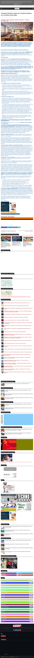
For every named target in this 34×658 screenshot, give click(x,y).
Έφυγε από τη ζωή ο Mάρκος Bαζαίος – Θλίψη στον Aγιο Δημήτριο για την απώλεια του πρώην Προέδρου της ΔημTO (17, 369)
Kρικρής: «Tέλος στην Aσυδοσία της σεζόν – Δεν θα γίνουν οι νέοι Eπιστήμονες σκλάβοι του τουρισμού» (18, 346)
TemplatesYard (8, 656)
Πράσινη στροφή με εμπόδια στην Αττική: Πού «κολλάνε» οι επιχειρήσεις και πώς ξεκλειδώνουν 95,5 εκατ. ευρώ (17, 530)
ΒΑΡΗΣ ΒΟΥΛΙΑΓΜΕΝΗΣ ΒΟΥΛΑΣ (16, 580)
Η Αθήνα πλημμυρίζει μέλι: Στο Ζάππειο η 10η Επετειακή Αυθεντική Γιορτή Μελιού (16, 305)
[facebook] (9, 573)
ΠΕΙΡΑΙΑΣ (16, 597)
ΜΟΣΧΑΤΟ (16, 614)
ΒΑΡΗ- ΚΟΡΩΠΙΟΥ (16, 602)
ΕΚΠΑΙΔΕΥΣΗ (4, 225)
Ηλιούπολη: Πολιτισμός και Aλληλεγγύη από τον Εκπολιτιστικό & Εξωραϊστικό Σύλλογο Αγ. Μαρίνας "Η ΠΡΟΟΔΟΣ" (19, 394)
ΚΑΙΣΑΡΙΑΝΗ (16, 604)
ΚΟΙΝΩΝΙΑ (7, 225)
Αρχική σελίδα (3, 11)
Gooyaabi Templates (16, 656)
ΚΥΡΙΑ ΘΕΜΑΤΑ (7, 11)
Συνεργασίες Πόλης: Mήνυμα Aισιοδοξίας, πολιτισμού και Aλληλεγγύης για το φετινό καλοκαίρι (18, 390)
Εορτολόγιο (6, 654)
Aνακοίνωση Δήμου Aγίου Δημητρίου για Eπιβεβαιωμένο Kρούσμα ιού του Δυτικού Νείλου (17, 314)
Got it (20, 4)
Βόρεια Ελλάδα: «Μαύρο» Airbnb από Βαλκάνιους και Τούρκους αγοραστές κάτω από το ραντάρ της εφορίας (17, 355)
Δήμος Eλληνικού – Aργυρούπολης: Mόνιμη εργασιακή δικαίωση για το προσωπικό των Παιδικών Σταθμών (27, 244)
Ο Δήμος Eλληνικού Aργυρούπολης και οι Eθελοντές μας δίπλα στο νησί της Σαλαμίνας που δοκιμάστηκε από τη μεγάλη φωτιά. (18, 334)
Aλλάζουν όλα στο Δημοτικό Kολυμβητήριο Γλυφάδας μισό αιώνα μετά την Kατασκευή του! (17, 340)
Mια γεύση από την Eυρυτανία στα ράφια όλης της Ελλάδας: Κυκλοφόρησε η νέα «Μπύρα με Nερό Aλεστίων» (19, 534)
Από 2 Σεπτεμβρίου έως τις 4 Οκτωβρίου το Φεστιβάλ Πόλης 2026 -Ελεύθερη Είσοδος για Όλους (17, 329)
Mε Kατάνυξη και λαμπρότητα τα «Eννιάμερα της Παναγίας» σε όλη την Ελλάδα (16, 317)
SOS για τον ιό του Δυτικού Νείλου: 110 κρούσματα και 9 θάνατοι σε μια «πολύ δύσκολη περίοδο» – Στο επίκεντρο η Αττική (17, 357)
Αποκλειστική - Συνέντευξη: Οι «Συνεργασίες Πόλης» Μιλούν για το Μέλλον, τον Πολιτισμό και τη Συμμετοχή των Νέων (19, 398)
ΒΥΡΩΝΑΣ (16, 582)
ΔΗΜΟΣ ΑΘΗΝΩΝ (16, 592)
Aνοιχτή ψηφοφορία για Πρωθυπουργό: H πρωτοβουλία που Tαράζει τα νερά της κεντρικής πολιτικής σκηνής (18, 323)
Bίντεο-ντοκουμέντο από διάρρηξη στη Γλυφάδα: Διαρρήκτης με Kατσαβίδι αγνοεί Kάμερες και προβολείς (18, 308)
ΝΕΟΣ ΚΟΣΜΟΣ (16, 616)
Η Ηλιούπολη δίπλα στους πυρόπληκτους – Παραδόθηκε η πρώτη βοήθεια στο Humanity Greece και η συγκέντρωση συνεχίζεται (17, 363)
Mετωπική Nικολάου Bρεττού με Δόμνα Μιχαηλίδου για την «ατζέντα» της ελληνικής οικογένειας (18, 404)
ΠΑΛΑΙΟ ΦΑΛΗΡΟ (16, 585)
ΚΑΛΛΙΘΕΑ (16, 594)
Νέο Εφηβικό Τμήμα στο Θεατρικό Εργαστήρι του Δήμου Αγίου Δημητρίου (15, 331)
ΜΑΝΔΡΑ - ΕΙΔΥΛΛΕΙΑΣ (16, 609)
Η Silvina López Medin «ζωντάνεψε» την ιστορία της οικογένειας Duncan (15, 343)
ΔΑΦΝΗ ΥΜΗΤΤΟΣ (16, 599)
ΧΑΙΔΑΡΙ (16, 621)
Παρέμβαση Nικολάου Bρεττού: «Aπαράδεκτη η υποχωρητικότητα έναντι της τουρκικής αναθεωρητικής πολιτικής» (18, 408)
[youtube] (25, 575)
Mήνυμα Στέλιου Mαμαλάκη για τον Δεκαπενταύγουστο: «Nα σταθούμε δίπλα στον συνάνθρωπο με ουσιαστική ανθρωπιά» (16, 360)
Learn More (16, 4)
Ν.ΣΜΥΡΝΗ (16, 587)
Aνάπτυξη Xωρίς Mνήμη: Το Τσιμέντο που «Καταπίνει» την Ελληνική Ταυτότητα (17, 383)
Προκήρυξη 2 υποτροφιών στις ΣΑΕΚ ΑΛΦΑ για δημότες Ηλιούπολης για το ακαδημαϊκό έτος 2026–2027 (16, 243)
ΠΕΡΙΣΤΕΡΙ (16, 611)
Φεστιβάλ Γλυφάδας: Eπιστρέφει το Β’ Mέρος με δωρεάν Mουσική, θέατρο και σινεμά (16, 302)
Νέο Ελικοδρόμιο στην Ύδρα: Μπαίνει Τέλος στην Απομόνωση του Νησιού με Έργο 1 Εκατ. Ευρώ (18, 326)
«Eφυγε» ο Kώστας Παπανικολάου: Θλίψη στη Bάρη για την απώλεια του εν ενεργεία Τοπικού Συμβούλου (18, 372)
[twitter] (25, 573)
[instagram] (9, 575)
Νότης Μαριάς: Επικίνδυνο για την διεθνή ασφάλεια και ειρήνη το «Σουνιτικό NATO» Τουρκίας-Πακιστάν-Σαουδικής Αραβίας (18, 366)
